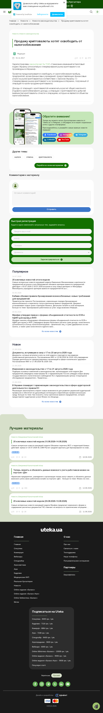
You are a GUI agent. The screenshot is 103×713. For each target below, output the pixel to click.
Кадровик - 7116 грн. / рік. (42, 624)
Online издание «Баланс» (24, 590)
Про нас (67, 544)
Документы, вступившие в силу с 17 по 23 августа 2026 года (42, 353)
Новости (15, 34)
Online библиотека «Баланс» (26, 598)
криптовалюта (45, 157)
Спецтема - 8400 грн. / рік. (43, 619)
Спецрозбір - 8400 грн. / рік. (43, 637)
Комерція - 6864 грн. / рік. (42, 628)
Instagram (67, 135)
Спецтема (18, 548)
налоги (17, 157)
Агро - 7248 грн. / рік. (40, 633)
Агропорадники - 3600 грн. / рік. (45, 642)
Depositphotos (69, 575)
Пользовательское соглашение (76, 561)
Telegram (82, 135)
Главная (17, 544)
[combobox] (51, 252)
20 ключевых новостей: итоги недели (31, 280)
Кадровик (18, 573)
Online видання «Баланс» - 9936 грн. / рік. (49, 656)
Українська (45, 675)
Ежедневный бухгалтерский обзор (30, 437)
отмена (29, 157)
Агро (16, 569)
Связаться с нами (71, 548)
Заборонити (42, 14)
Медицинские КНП (21, 577)
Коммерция (18, 552)
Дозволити (57, 14)
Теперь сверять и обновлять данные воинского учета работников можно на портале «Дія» (51, 471)
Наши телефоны (70, 557)
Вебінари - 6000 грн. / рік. (42, 647)
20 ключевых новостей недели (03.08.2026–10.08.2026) (40, 501)
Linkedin (51, 140)
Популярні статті (39, 665)
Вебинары (18, 557)
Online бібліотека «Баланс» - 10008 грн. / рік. (50, 651)
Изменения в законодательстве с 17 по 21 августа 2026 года (42, 369)
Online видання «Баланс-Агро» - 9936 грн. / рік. (51, 661)
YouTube (65, 140)
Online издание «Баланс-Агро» (26, 594)
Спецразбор (19, 561)
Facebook (51, 135)
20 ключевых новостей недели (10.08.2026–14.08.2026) (40, 442)
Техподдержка (69, 552)
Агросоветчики (20, 565)
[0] (96, 706)
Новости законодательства (29, 34)
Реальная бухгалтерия (23, 581)
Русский (56, 675)
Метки (16, 602)
